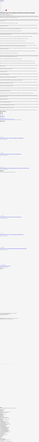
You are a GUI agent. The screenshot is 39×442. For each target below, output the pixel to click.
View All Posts (4, 118)
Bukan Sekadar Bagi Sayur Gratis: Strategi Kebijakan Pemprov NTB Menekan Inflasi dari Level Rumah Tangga (14, 168)
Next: (10, 119)
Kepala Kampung (2, 14)
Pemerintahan (2, 247)
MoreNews (8, 441)
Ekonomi (2, 11)
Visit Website (1, 118)
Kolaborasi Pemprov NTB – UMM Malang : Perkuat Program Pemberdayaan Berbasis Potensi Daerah (13, 248)
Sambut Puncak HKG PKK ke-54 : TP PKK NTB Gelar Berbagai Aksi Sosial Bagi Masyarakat (11, 138)
